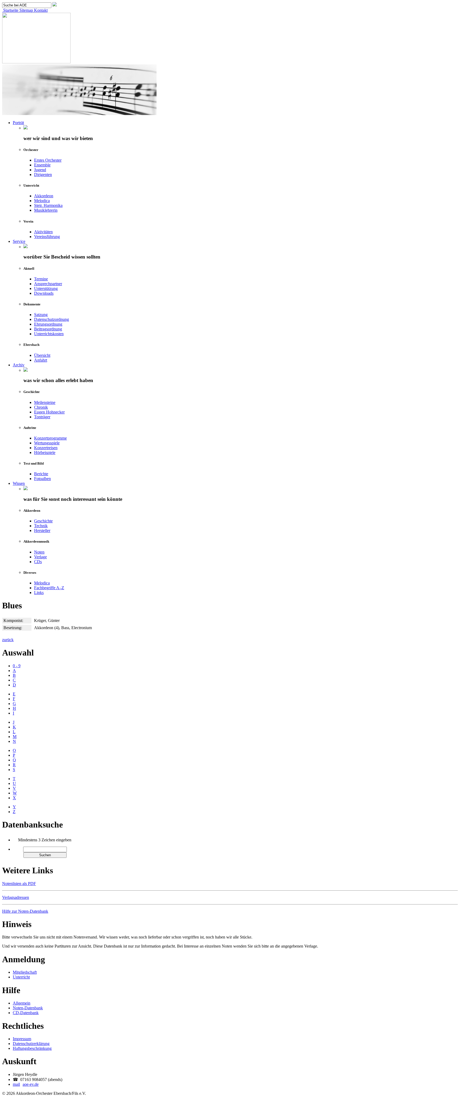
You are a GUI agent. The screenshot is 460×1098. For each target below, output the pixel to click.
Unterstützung (46, 288)
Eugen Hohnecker (49, 412)
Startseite (10, 10)
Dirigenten (43, 174)
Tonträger (42, 417)
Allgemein (21, 1003)
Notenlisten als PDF (19, 883)
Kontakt (40, 10)
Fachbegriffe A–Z (49, 587)
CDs (38, 561)
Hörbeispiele (44, 452)
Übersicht (42, 355)
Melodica (42, 200)
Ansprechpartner (48, 283)
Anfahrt (40, 360)
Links (39, 592)
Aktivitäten (43, 232)
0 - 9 (16, 665)
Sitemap (25, 10)
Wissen (19, 483)
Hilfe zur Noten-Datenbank (25, 911)
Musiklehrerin (46, 210)
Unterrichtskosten (49, 333)
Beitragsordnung (48, 329)
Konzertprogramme (50, 438)
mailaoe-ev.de (26, 1084)
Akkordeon (43, 196)
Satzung (41, 314)
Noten (39, 552)
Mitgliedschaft (25, 972)
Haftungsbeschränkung (32, 1048)
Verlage (40, 557)
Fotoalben (42, 478)
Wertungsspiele (47, 443)
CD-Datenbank (26, 1012)
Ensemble (42, 165)
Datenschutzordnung (51, 319)
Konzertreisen (46, 447)
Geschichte (43, 521)
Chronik (41, 407)
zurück (8, 639)
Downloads (44, 293)
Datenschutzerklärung (31, 1043)
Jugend (40, 169)
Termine (41, 279)
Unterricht (21, 977)
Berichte (41, 474)
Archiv (18, 365)
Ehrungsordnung (48, 324)
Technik (41, 525)
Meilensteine (44, 402)
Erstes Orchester (47, 160)
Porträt (18, 122)
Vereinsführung (47, 236)
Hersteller (42, 530)
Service (19, 241)
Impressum (22, 1038)
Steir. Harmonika (48, 205)
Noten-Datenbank (28, 1008)
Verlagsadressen (15, 897)
